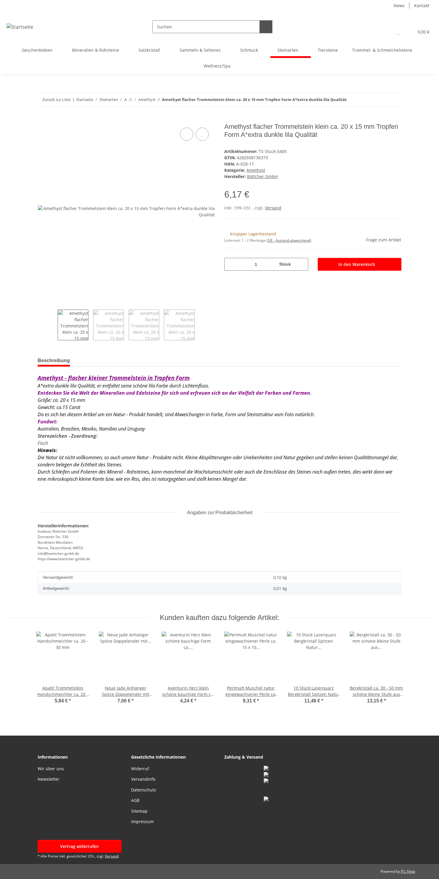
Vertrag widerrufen (79, 846)
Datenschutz (143, 790)
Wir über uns (51, 768)
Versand (273, 208)
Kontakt (421, 5)
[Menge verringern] (231, 264)
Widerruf (140, 768)
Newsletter (48, 779)
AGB (135, 800)
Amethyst (255, 170)
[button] (386, 32)
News (399, 5)
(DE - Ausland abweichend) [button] (289, 240)
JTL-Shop (408, 871)
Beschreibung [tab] (54, 360)
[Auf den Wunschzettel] (202, 134)
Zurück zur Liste (56, 99)
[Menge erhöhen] (301, 264)
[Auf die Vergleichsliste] (186, 134)
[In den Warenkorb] (42, 119)
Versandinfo (143, 779)
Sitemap (139, 811)
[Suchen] (266, 26)
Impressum (142, 821)
